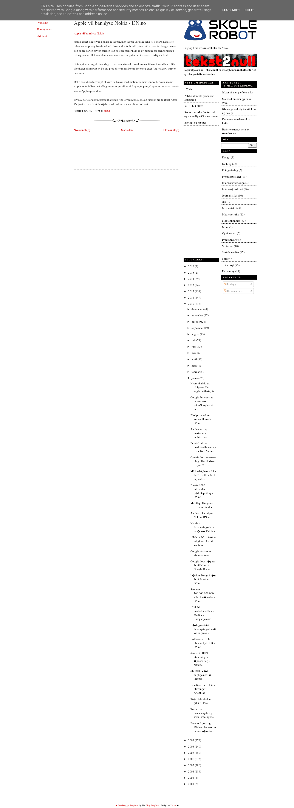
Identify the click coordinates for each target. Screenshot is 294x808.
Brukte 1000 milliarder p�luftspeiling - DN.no (201, 491)
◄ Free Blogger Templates (126, 805)
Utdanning (228, 271)
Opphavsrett (229, 233)
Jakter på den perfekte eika (237, 92)
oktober (196, 322)
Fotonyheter (44, 29)
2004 (191, 771)
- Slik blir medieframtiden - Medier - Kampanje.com (202, 613)
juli (194, 340)
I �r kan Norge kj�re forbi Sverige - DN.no (203, 579)
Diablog (227, 164)
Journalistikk (229, 195)
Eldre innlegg (171, 130)
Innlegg (231, 284)
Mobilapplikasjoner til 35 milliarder (202, 505)
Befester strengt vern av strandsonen (235, 131)
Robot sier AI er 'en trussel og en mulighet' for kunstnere (201, 114)
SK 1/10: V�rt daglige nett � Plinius (200, 675)
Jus (224, 202)
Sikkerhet (227, 246)
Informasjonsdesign (233, 183)
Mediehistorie (230, 208)
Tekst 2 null (211, 70)
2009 (191, 740)
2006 (191, 759)
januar (196, 378)
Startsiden (127, 130)
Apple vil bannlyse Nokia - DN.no (110, 22)
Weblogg (42, 23)
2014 (191, 279)
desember (197, 309)
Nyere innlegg (82, 130)
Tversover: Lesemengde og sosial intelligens (202, 713)
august (196, 334)
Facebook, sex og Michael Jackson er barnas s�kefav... (203, 727)
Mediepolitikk (230, 214)
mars (195, 365)
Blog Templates (152, 805)
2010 (191, 304)
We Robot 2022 (193, 106)
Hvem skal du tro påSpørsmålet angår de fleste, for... (203, 387)
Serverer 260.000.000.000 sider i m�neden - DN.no (202, 595)
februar (196, 372)
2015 (191, 272)
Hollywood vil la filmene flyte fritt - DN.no (202, 643)
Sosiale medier (230, 252)
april (195, 359)
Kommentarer (234, 291)
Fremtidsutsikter (231, 176)
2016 (191, 266)
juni (194, 346)
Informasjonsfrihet (232, 189)
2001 (191, 784)
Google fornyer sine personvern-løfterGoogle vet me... (201, 403)
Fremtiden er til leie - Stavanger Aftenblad (202, 689)
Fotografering (230, 170)
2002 (191, 778)
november (198, 315)
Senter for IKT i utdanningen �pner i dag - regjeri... (200, 659)
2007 (191, 753)
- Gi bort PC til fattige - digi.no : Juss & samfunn (203, 541)
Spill (225, 258)
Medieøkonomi (231, 221)
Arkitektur (43, 36)
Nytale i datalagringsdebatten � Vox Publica (202, 527)
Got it (249, 10)
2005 (191, 765)
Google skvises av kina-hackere (201, 553)
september (198, 328)
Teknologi (228, 265)
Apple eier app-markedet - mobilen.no (199, 433)
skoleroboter (210, 48)
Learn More (231, 10)
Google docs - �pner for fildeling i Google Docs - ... (202, 565)
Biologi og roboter (195, 122)
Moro (225, 227)
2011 (191, 297)
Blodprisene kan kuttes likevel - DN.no (200, 419)
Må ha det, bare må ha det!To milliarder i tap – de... (203, 475)
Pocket (173, 805)
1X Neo (188, 89)
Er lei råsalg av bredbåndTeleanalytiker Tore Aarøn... (203, 447)
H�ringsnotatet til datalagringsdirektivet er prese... (203, 629)
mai (194, 353)
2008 (191, 746)
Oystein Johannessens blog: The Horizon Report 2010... (203, 461)
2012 (191, 291)
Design (226, 157)
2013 (191, 285)
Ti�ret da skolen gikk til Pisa (200, 701)
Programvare (229, 239)
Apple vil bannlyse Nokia (89, 33)
